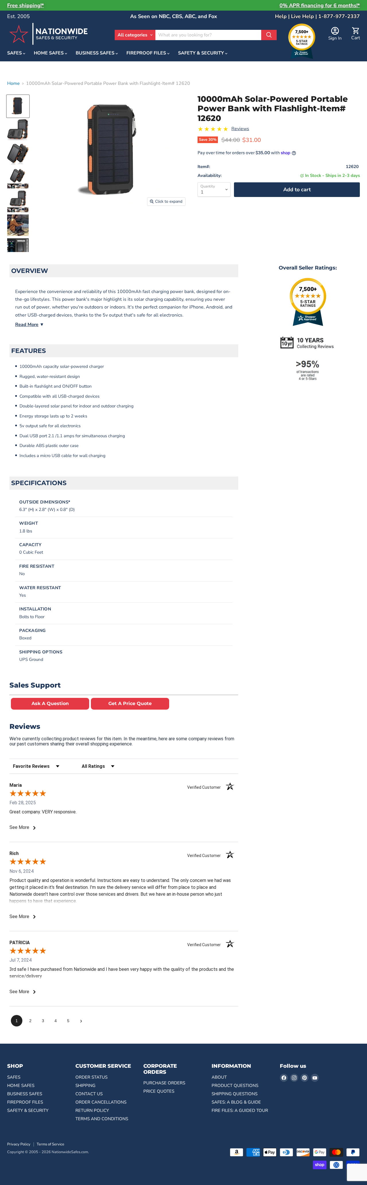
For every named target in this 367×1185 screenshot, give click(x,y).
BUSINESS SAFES (96, 53)
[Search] (269, 35)
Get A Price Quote (130, 703)
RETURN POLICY (92, 1110)
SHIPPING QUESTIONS (234, 1094)
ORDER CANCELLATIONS (100, 1102)
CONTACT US (89, 1094)
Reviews (240, 128)
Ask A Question (50, 703)
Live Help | (304, 16)
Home (13, 83)
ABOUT (219, 1077)
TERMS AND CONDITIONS (101, 1119)
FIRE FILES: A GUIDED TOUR (240, 1110)
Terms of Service (50, 1144)
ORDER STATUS (91, 1077)
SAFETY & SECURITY (201, 53)
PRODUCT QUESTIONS (235, 1085)
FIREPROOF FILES (146, 53)
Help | (283, 16)
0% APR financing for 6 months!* (320, 5)
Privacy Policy (18, 1144)
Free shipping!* (25, 5)
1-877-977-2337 (339, 16)
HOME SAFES (49, 53)
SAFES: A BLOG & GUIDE (236, 1102)
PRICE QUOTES (158, 1091)
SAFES (15, 53)
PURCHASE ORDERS (164, 1083)
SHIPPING (85, 1085)
